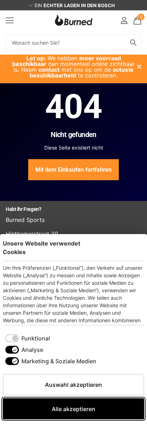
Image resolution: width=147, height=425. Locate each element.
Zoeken (133, 42)
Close (139, 66)
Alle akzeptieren (73, 409)
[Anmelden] (124, 20)
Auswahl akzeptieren (73, 384)
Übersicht (127, 247)
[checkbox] (27, 338)
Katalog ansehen (10, 20)
